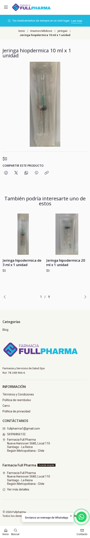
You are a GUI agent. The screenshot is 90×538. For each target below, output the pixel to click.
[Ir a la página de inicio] (33, 7)
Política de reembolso (17, 400)
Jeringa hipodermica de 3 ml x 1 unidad (22, 262)
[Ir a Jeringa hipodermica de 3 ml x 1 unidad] (23, 234)
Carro (6, 405)
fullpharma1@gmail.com (23, 428)
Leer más (76, 20)
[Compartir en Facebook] (6, 173)
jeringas (62, 31)
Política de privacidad (16, 411)
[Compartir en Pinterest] (36, 173)
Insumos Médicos (41, 31)
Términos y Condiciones (18, 394)
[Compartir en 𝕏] (16, 173)
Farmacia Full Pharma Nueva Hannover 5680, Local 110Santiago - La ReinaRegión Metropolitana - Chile (28, 445)
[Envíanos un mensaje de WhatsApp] (81, 517)
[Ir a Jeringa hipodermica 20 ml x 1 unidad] (66, 234)
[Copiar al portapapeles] (46, 173)
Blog (5, 329)
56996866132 (16, 434)
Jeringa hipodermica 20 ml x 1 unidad (65, 262)
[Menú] (6, 7)
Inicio (21, 31)
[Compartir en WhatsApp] (26, 173)
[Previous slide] (6, 296)
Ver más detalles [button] (18, 489)
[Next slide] (84, 296)
